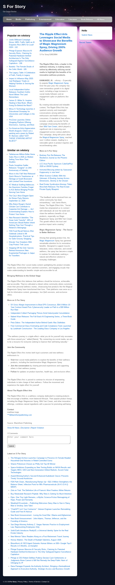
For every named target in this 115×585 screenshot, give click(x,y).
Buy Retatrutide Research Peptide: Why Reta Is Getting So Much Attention (41, 494)
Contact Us (45, 581)
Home (9, 19)
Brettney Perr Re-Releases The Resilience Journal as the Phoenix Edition (53, 157)
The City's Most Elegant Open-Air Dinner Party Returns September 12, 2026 (21, 198)
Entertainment (45, 19)
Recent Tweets (85, 42)
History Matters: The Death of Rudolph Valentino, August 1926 (36, 540)
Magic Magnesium (47, 241)
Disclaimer (25, 428)
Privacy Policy (22, 581)
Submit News (87, 35)
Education (60, 19)
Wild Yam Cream (50, 126)
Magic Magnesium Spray (59, 83)
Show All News (13, 428)
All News (101, 19)
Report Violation (37, 428)
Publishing (30, 19)
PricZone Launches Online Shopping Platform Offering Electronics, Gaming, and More (21, 122)
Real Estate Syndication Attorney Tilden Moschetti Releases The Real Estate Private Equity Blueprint (56, 186)
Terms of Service (34, 581)
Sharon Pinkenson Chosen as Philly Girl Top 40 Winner (33, 464)
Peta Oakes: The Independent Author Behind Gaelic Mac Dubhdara (38, 323)
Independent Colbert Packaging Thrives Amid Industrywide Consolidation (40, 313)
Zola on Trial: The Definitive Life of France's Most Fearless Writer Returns (41, 490)
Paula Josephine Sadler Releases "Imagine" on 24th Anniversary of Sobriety (20, 167)
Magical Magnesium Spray (53, 137)
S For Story (14, 6)
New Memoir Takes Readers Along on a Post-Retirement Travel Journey (40, 536)
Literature (73, 19)
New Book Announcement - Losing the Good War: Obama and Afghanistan (41, 515)
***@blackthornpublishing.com (19, 415)
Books (18, 19)
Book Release (87, 19)
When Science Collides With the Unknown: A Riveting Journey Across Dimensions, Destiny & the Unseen (54, 178)
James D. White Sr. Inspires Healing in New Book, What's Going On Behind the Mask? (20, 102)
